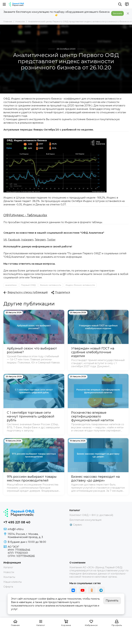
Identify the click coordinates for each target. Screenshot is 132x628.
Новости (20, 21)
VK (5, 239)
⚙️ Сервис (75, 524)
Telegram (40, 239)
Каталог (8, 567)
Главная (7, 21)
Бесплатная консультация (85, 519)
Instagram (27, 239)
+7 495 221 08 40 (16, 522)
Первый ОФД (28, 285)
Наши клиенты (12, 581)
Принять (112, 600)
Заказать (117, 13)
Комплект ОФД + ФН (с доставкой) (91, 515)
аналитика (10, 285)
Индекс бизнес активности (80, 285)
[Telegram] (101, 590)
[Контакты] (126, 4)
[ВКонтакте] (73, 590)
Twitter (51, 239)
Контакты (9, 577)
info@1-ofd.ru (16, 529)
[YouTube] (82, 590)
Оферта (8, 586)
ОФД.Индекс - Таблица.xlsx (25, 215)
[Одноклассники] (92, 590)
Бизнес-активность (50, 285)
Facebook (14, 239)
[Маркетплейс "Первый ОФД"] (16, 4)
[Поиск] (120, 4)
